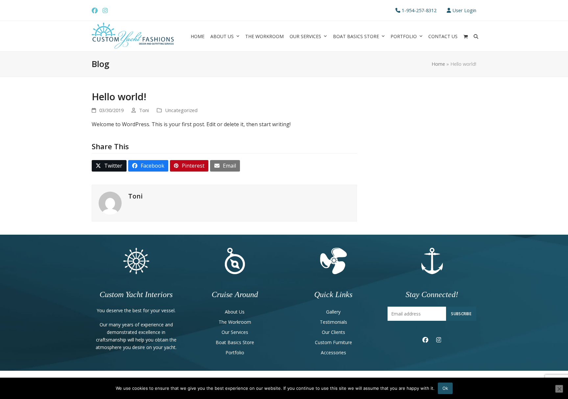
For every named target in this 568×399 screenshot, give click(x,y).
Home (438, 63)
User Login (464, 10)
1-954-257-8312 (419, 10)
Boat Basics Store (235, 342)
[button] (466, 36)
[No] (559, 389)
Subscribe (461, 313)
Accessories (333, 352)
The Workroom (235, 322)
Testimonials (333, 322)
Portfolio (234, 352)
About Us (235, 312)
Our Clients (333, 332)
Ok (445, 388)
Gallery (333, 312)
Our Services (235, 332)
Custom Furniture (333, 342)
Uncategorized (181, 110)
